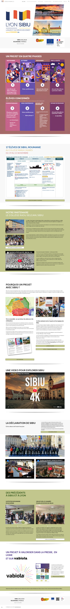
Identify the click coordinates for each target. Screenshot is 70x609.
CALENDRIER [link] (40, 1)
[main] (19, 41)
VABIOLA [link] (65, 1)
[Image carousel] (50, 308)
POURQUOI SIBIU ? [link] (48, 1)
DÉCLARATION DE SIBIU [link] (57, 1)
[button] (69, 1)
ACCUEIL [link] (23, 1)
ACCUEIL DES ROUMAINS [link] (32, 1)
